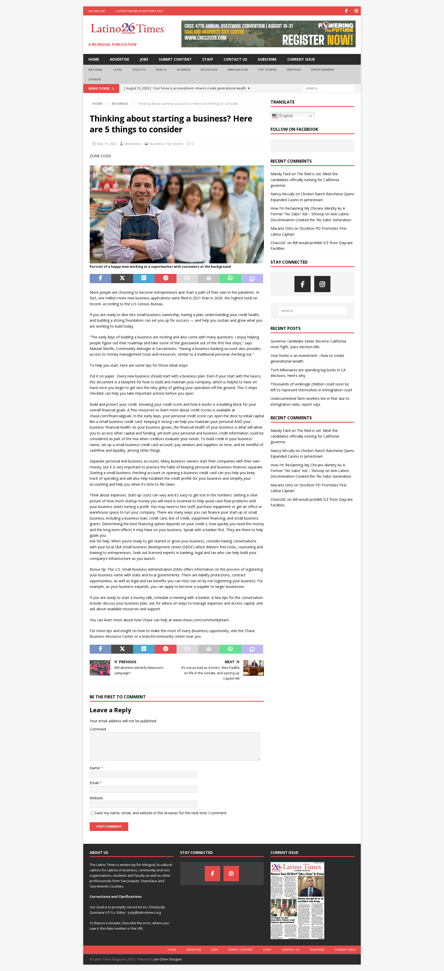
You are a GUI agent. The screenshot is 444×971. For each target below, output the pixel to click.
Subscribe (267, 59)
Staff (207, 59)
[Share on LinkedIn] (144, 278)
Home (93, 59)
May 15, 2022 (107, 143)
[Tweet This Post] (122, 278)
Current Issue (301, 59)
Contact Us (235, 59)
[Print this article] (209, 278)
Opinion (94, 79)
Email (95, 782)
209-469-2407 (97, 11)
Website (96, 798)
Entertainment (323, 69)
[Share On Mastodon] (252, 278)
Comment (98, 729)
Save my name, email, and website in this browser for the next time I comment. (161, 812)
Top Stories (267, 69)
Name (95, 767)
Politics (139, 69)
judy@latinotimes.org (144, 912)
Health (161, 69)
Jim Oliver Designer (168, 959)
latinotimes (132, 143)
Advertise (119, 59)
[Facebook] (346, 10)
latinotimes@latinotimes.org (139, 11)
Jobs (144, 59)
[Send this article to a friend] (187, 278)
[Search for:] (328, 88)
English (285, 116)
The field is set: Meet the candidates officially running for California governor (305, 179)
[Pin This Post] (165, 278)
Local (118, 69)
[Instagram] (356, 10)
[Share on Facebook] (100, 278)
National (95, 69)
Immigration (238, 69)
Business (183, 69)
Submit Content (175, 59)
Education (209, 69)
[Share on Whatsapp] (230, 278)
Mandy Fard (280, 173)
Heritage (294, 69)
